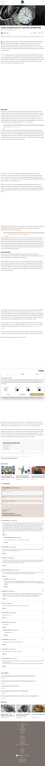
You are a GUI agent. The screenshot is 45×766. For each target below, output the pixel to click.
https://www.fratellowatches (22, 581)
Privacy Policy (22, 762)
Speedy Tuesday (22, 737)
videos (43, 3)
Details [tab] (22, 374)
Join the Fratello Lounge (22, 724)
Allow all (36, 394)
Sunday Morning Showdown (6, 458)
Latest (22, 745)
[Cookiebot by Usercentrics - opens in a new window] (39, 371)
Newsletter (22, 732)
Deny (8, 394)
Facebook (23, 749)
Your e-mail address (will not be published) (8, 501)
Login (5, 511)
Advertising (22, 728)
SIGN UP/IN (3, 1)
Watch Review (22, 743)
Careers (22, 727)
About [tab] (37, 374)
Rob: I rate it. (6, 447)
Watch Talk (22, 742)
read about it (38, 311)
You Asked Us (22, 740)
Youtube (22, 752)
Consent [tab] (7, 374)
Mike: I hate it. (6, 448)
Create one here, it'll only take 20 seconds (11, 515)
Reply (5, 534)
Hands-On (22, 738)
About (22, 726)
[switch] (17, 390)
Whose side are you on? (7, 445)
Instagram (22, 751)
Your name (4, 496)
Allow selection (22, 394)
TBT (22, 739)
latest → (42, 464)
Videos (22, 730)
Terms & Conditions (22, 760)
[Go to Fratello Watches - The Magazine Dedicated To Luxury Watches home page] (22, 1)
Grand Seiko (25, 122)
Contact (22, 733)
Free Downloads (22, 729)
